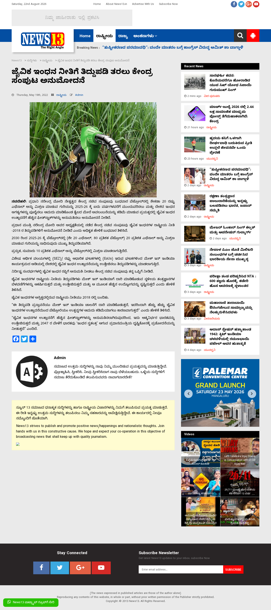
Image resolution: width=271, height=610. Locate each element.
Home (97, 4)
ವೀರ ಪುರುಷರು (212, 96)
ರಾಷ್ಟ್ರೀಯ (104, 36)
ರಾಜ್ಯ (123, 36)
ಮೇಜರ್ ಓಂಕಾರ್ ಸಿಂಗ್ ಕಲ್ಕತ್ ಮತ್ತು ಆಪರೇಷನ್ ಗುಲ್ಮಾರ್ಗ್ (232, 230)
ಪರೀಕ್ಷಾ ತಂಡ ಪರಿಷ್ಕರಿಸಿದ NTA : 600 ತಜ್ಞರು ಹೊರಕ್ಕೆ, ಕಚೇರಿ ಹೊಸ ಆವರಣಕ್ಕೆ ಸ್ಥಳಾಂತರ (233, 282)
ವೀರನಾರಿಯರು (212, 319)
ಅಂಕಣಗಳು (143, 36)
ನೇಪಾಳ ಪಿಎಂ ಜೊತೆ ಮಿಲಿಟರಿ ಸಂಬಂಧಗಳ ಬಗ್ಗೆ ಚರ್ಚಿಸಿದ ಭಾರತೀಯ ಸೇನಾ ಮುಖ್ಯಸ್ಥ (231, 255)
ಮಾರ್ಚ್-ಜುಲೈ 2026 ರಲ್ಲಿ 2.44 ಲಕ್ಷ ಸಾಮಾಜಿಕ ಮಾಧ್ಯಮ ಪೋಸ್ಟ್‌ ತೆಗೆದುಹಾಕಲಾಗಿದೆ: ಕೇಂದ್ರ (232, 114)
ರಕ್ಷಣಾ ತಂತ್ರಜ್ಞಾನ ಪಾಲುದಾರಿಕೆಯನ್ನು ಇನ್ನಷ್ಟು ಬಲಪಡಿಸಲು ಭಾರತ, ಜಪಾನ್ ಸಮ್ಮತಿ (168, 48)
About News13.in (116, 4)
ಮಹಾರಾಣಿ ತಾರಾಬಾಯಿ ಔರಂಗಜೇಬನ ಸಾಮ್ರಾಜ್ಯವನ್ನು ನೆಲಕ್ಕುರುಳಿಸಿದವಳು (231, 308)
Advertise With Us (143, 4)
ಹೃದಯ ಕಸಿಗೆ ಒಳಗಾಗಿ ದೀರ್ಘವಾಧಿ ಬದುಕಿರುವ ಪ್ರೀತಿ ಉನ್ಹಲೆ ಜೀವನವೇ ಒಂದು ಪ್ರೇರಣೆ (231, 145)
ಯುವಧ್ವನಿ (212, 159)
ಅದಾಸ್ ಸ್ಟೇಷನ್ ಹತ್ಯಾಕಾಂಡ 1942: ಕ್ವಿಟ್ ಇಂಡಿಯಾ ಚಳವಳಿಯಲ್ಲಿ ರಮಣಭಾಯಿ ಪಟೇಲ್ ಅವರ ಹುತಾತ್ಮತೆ (230, 337)
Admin (79, 95)
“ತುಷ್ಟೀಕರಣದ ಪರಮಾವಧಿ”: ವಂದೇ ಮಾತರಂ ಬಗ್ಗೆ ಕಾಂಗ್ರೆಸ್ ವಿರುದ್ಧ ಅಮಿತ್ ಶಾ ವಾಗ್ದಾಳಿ (231, 175)
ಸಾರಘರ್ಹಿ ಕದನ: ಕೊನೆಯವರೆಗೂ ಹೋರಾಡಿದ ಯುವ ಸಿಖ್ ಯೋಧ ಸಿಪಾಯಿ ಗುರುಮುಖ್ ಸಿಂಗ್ (231, 83)
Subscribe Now (168, 4)
